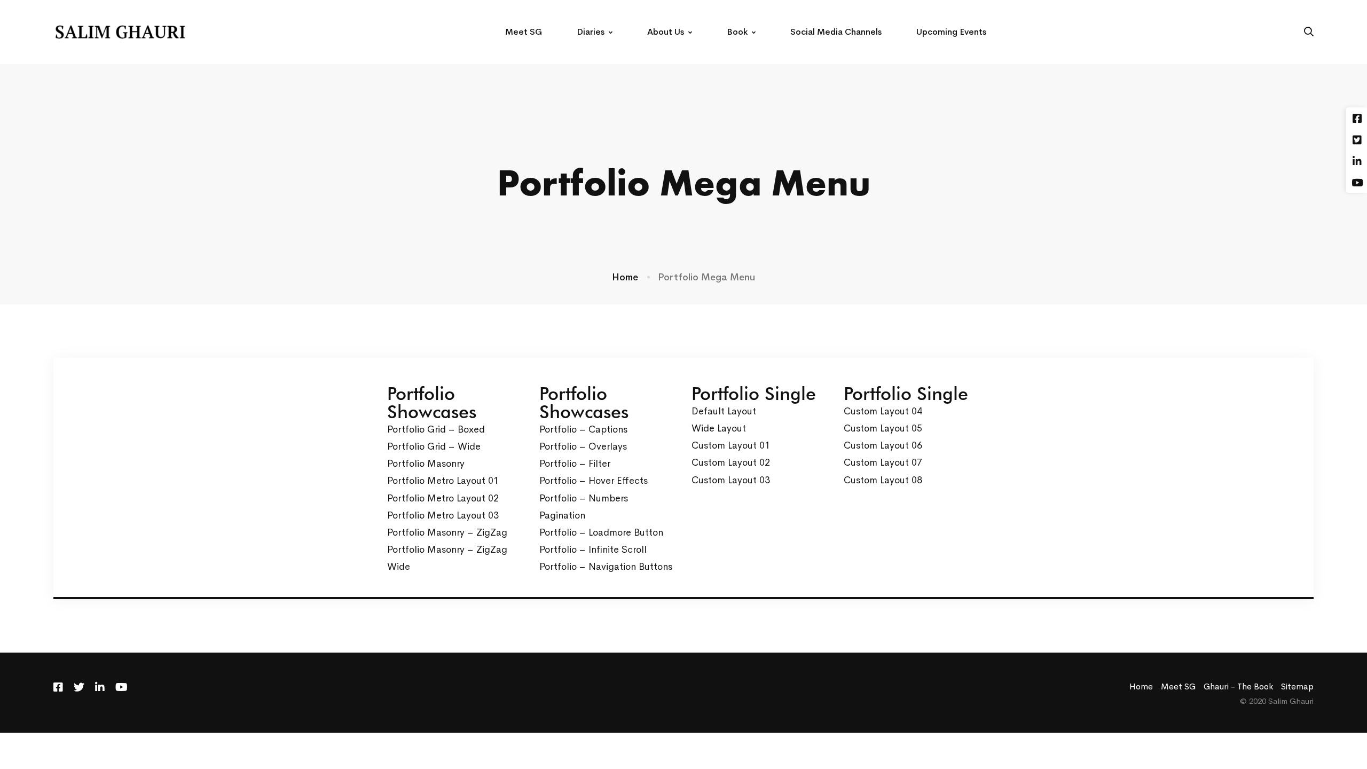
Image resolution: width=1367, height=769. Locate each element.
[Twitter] (79, 687)
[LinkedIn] (100, 687)
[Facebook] (58, 687)
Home (625, 277)
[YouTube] (121, 687)
